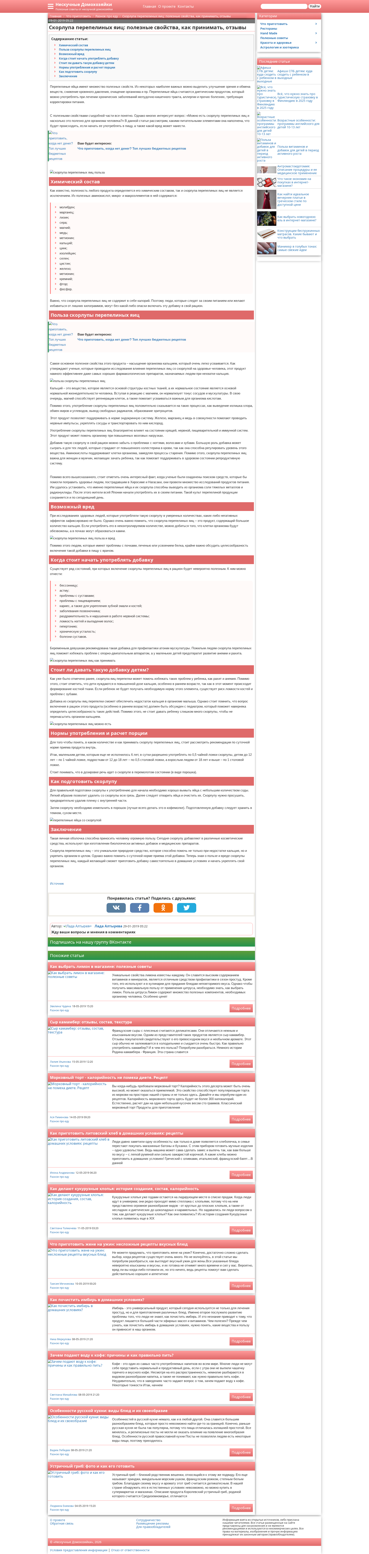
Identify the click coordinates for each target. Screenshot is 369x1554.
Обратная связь (61, 1523)
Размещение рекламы (152, 1523)
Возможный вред (71, 54)
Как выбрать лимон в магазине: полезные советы (101, 966)
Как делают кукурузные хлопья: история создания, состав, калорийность (124, 1188)
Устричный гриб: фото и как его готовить (92, 1466)
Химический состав (73, 45)
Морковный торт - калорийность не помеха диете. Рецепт (109, 1077)
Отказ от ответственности (130, 1550)
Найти (315, 6)
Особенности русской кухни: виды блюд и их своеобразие (109, 1410)
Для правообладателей (153, 1527)
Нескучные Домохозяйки (84, 4)
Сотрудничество (148, 1520)
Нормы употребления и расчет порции (87, 67)
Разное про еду (59, 1010)
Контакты (186, 6)
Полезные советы (274, 38)
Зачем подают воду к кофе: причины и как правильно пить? (112, 1355)
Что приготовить (274, 24)
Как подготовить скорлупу (78, 72)
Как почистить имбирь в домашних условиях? (97, 1299)
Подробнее (241, 1008)
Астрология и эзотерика (279, 47)
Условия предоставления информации (78, 1550)
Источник (57, 883)
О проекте (167, 6)
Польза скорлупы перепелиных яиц (85, 49)
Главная (149, 6)
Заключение (68, 76)
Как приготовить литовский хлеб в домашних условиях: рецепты (116, 1133)
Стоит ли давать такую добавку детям (86, 63)
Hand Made (268, 33)
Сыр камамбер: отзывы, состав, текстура (91, 1021)
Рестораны (268, 28)
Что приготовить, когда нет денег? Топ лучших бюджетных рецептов (132, 148)
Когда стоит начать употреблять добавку (89, 58)
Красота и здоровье (275, 43)
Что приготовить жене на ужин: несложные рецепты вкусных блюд (119, 1244)
